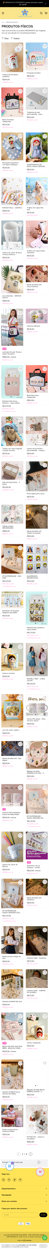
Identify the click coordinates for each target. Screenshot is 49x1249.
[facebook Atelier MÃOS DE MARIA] (9, 1178)
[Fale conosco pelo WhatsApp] (44, 1237)
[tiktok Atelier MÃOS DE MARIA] (14, 1178)
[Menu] (3, 12)
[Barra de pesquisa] (41, 12)
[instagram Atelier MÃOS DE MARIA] (3, 1178)
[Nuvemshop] (24, 1239)
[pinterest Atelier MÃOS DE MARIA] (20, 1178)
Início (3, 21)
